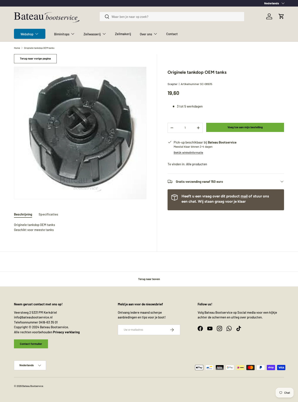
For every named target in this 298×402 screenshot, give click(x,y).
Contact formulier (31, 344)
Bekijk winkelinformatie (188, 152)
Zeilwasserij (92, 34)
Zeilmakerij (123, 34)
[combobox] (172, 16)
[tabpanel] (80, 227)
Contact (172, 34)
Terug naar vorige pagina (35, 58)
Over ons (146, 34)
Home (17, 48)
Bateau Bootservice (32, 386)
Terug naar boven (149, 279)
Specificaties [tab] (48, 214)
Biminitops (61, 34)
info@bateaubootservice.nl (33, 317)
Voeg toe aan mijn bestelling (245, 127)
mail (244, 196)
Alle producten (196, 164)
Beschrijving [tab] (23, 214)
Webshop (27, 34)
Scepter (173, 84)
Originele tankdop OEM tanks (39, 48)
